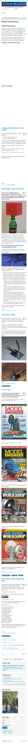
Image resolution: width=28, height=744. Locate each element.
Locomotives (14, 669)
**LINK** (12, 599)
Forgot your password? (7, 733)
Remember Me (7, 725)
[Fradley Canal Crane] (10, 702)
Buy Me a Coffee (22, 19)
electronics (19, 669)
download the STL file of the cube (13, 246)
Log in (4, 727)
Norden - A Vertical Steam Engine (10, 648)
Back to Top (23, 741)
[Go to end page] (13, 654)
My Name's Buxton (7, 642)
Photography (14, 575)
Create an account (6, 730)
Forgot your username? (7, 731)
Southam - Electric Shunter (9, 640)
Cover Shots (6, 389)
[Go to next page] (10, 654)
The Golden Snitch (8, 314)
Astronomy (7, 665)
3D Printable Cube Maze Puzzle (13, 188)
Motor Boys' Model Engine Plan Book (13, 579)
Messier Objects (18, 665)
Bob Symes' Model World (7, 32)
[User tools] (24, 134)
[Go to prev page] (6, 654)
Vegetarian (4, 670)
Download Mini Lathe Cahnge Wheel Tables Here (12, 152)
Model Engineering (11, 184)
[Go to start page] (3, 654)
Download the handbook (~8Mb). (9, 592)
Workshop (21, 575)
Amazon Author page (10, 19)
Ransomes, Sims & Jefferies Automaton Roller (13, 645)
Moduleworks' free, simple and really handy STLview (13, 251)
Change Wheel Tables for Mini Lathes (13, 128)
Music (9, 669)
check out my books (22, 18)
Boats (24, 669)
